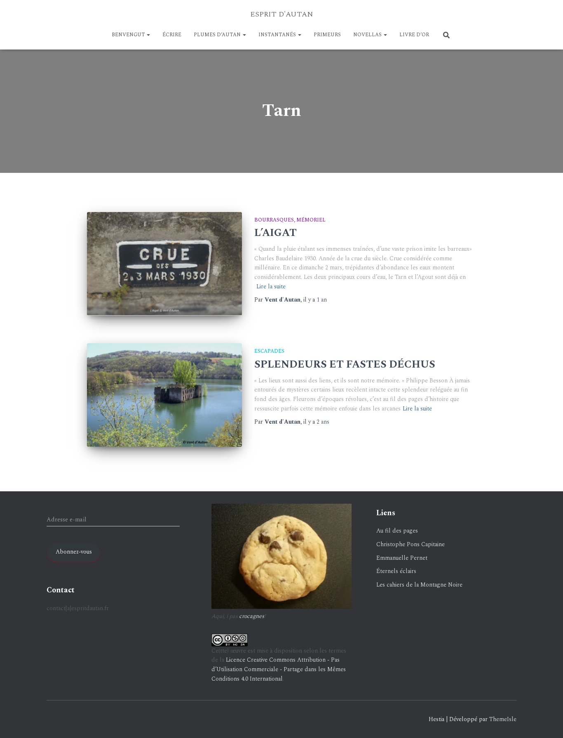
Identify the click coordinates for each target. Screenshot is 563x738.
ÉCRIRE (171, 35)
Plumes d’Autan (218, 35)
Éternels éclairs (396, 571)
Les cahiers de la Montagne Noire (419, 584)
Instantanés (277, 35)
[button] (148, 35)
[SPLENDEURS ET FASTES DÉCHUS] (164, 395)
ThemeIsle (502, 719)
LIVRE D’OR (414, 35)
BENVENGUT (129, 35)
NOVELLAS (368, 35)
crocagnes (251, 616)
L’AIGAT (275, 233)
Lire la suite (271, 286)
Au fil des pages (397, 530)
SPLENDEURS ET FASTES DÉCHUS (344, 365)
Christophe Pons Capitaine (410, 544)
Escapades (269, 351)
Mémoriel (311, 220)
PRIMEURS (327, 35)
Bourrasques (274, 220)
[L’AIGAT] (164, 264)
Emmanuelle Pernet (401, 558)
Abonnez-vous (74, 551)
